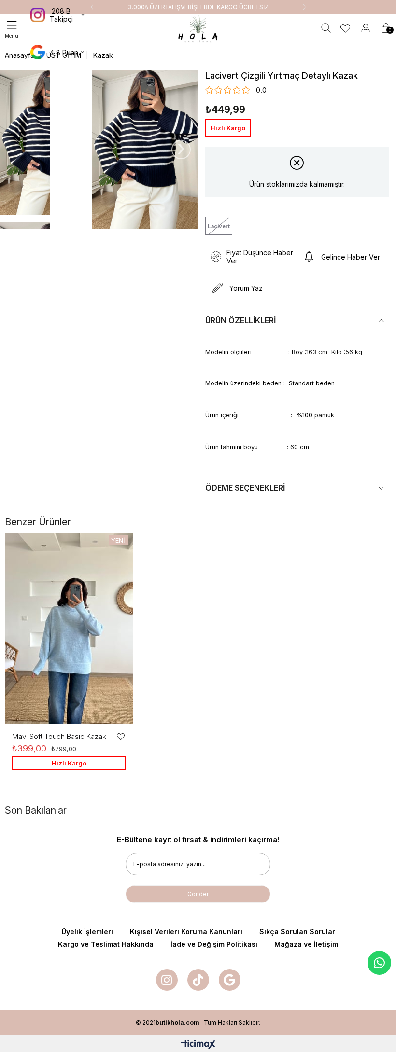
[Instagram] (167, 980)
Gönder (198, 894)
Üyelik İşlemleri (87, 932)
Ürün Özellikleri (240, 320)
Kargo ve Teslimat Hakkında (106, 944)
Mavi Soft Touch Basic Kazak (59, 736)
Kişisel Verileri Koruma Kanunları (186, 932)
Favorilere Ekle (121, 736)
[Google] (229, 980)
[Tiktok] (198, 980)
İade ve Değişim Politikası (213, 944)
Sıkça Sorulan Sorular (297, 932)
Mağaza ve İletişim (306, 944)
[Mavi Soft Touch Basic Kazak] (69, 628)
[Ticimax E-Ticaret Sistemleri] (198, 1045)
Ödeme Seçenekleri (245, 487)
